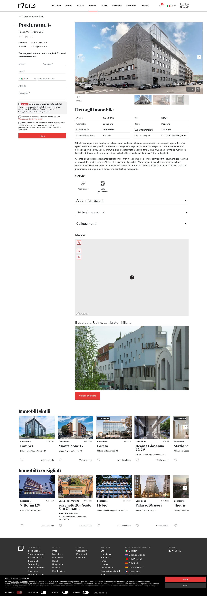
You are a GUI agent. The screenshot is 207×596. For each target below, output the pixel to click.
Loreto (102, 446)
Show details (99, 593)
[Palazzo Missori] (152, 486)
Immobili (93, 5)
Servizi (80, 5)
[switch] (43, 592)
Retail (55, 560)
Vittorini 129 (30, 505)
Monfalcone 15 (71, 446)
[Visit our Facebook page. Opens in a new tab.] (172, 550)
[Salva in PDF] (26, 37)
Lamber (26, 446)
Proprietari (81, 554)
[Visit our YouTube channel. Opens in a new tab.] (180, 550)
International (34, 550)
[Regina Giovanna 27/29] (152, 427)
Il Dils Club (33, 560)
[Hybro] (114, 486)
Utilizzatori (81, 550)
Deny (185, 585)
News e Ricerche (36, 567)
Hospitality (57, 564)
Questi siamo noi (36, 554)
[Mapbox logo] (82, 313)
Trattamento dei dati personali (30, 119)
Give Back (33, 570)
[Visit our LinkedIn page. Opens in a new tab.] (170, 550)
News (104, 5)
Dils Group (56, 5)
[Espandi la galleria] (198, 89)
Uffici (54, 550)
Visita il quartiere (87, 395)
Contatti (144, 5)
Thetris (180, 505)
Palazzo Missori (149, 505)
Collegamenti (86, 223)
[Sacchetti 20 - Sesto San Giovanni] (75, 486)
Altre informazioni (89, 200)
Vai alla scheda (47, 460)
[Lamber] (37, 427)
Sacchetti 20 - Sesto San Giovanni (75, 507)
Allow (185, 579)
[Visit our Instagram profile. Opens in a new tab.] (176, 550)
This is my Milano (36, 574)
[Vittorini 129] (37, 486)
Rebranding (33, 564)
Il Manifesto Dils (36, 557)
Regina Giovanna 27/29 (150, 448)
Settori (69, 5)
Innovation (117, 5)
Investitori (81, 557)
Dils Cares (131, 5)
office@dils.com (39, 46)
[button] (20, 37)
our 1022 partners (19, 582)
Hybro (102, 505)
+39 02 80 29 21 (39, 42)
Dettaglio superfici (90, 212)
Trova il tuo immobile (32, 16)
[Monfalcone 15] (75, 427)
